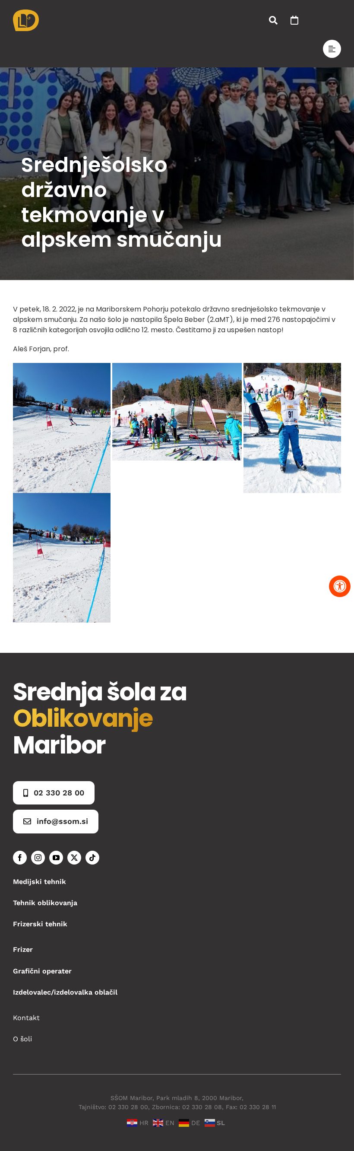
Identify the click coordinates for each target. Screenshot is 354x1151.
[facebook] (20, 858)
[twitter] (74, 858)
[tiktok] (92, 858)
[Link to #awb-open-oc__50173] (273, 20)
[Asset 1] (26, 13)
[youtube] (56, 858)
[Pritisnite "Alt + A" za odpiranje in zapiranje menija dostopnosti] (340, 586)
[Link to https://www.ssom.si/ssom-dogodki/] (294, 20)
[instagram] (38, 858)
